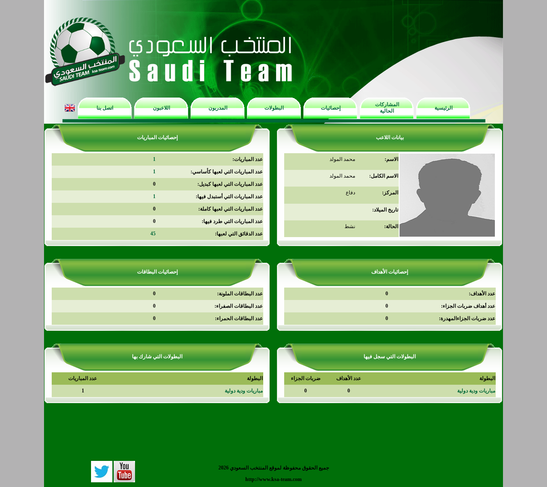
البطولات (274, 108)
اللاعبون (161, 108)
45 (153, 234)
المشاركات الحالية (387, 107)
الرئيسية (444, 108)
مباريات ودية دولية (476, 391)
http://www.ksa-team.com (273, 479)
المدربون (218, 108)
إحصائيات (331, 108)
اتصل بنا (105, 108)
